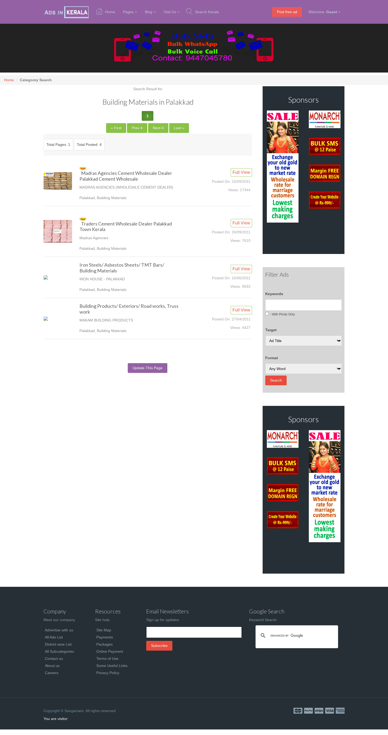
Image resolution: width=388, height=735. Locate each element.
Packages (104, 644)
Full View (241, 172)
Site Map (103, 630)
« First (116, 128)
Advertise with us (59, 630)
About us (52, 666)
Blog (148, 12)
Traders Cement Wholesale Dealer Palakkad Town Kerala (125, 226)
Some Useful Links (111, 666)
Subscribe (159, 645)
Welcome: (323, 12)
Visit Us (170, 12)
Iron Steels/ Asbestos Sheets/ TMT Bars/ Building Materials (121, 267)
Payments (104, 637)
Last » (179, 128)
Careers (51, 673)
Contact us (54, 658)
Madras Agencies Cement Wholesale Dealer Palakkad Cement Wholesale (125, 176)
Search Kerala (207, 12)
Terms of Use (107, 658)
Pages (128, 12)
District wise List (58, 644)
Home (110, 12)
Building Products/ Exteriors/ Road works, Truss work (128, 309)
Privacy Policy (107, 673)
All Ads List (54, 637)
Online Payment (109, 651)
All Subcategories (59, 651)
